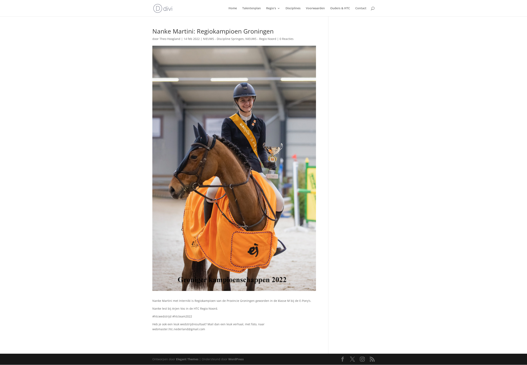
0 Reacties (287, 39)
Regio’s (271, 8)
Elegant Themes (187, 359)
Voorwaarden (315, 8)
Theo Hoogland (170, 39)
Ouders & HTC (340, 8)
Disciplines (293, 8)
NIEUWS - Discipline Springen (223, 39)
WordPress (236, 359)
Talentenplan (251, 8)
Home (233, 8)
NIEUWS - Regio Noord (260, 39)
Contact (360, 8)
